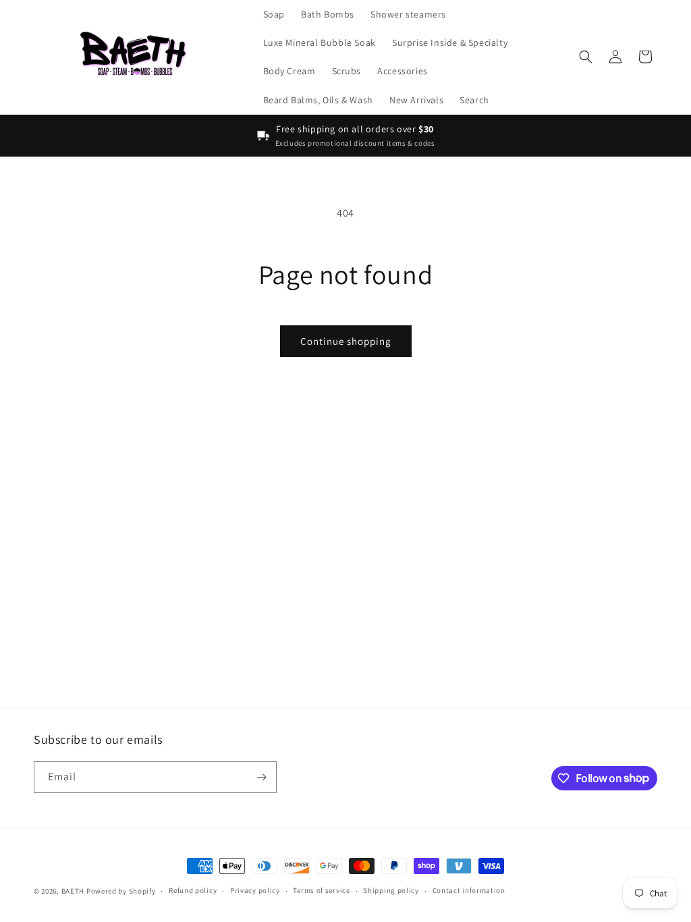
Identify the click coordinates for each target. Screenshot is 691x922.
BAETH (73, 891)
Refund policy (193, 890)
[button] (586, 57)
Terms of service (321, 890)
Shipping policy (391, 890)
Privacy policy (255, 890)
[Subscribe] (261, 777)
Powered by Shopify (121, 891)
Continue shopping (345, 341)
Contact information (469, 890)
